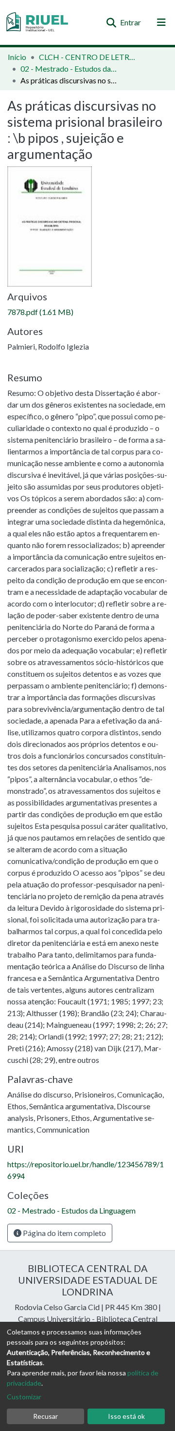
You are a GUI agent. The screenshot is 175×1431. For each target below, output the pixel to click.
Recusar (45, 1416)
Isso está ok (126, 1416)
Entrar (131, 22)
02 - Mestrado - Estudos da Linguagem (69, 68)
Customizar (24, 1396)
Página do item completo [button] (63, 1232)
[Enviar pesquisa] (111, 22)
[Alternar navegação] (161, 22)
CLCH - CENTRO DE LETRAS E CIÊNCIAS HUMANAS (87, 56)
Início (17, 56)
